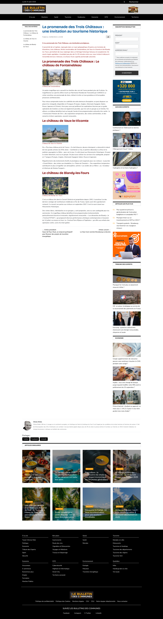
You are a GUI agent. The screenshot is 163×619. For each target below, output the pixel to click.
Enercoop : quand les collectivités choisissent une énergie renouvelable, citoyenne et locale (126, 329)
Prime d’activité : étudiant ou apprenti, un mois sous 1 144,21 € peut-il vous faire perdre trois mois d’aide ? (127, 408)
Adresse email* (121, 50)
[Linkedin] (127, 1)
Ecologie (85, 565)
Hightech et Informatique (60, 569)
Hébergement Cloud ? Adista (123, 149)
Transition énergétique (90, 572)
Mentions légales (78, 601)
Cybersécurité (57, 565)
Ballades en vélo (118, 540)
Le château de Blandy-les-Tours (29, 45)
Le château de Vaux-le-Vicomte (30, 40)
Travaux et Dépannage (60, 553)
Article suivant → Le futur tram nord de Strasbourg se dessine (95, 231)
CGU (92, 601)
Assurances (26, 565)
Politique (25, 543)
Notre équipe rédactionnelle (105, 601)
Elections (45, 17)
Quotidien (116, 561)
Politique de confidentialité (44, 601)
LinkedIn (44, 439)
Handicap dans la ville (120, 569)
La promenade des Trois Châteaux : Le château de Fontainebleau (30, 33)
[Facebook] (118, 1)
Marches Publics (27, 581)
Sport (24, 553)
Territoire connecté (58, 575)
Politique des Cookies (63, 601)
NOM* (117, 43)
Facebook (34, 439)
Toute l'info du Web (29, 540)
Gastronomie (56, 540)
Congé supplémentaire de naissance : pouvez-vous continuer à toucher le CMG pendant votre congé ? (126, 361)
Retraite (85, 543)
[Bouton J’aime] (108, 36)
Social (85, 536)
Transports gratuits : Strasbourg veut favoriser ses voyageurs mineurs (127, 225)
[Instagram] (121, 1)
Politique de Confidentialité (122, 63)
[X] (124, 1)
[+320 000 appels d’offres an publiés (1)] (127, 91)
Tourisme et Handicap (120, 546)
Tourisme (68, 17)
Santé (56, 17)
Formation (25, 578)
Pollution (86, 569)
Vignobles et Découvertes (61, 546)
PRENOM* (118, 35)
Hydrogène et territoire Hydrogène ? (125, 168)
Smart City (56, 572)
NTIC (106, 17)
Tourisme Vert (118, 556)
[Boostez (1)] (127, 246)
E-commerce (26, 569)
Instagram (77, 613)
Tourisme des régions (120, 553)
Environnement (120, 17)
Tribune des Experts (29, 549)
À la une (32, 17)
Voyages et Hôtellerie (59, 549)
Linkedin (98, 613)
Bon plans (55, 536)
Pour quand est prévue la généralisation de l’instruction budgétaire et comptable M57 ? (127, 212)
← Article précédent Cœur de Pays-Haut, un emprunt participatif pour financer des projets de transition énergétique (57, 233)
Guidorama (81, 17)
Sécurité (25, 556)
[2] (127, 185)
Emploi (24, 575)
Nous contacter (122, 601)
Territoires (135, 17)
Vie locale (116, 572)
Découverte (117, 543)
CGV (87, 601)
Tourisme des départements (122, 549)
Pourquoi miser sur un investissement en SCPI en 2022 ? (128, 219)
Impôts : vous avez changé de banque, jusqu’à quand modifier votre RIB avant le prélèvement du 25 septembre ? (127, 384)
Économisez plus (28, 572)
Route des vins (57, 543)
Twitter (25, 439)
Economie (95, 17)
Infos (114, 565)
